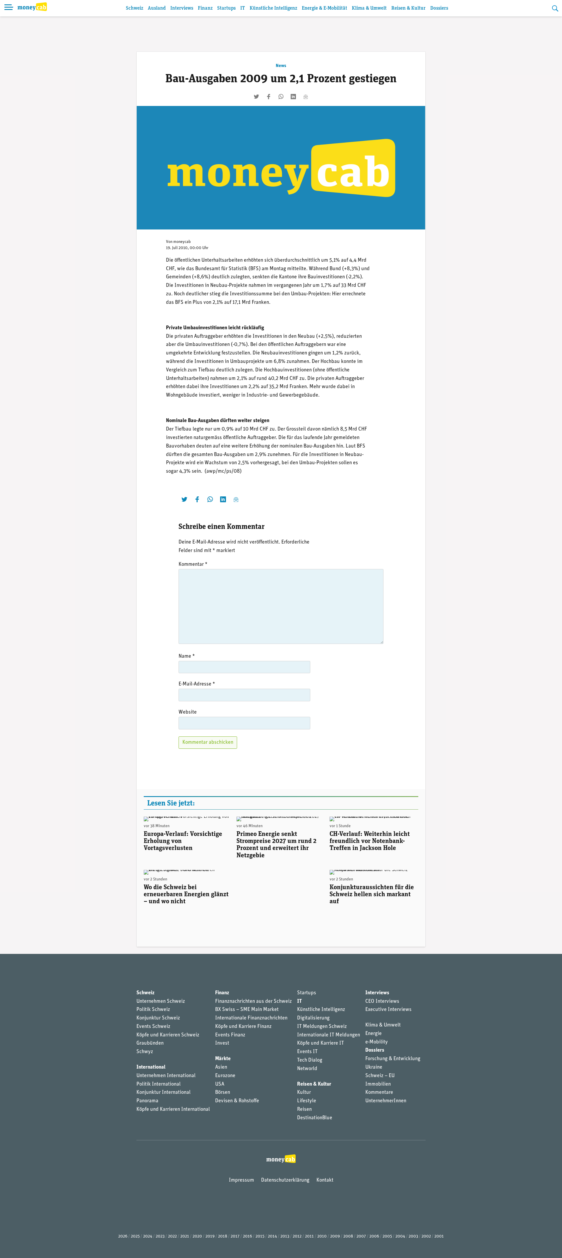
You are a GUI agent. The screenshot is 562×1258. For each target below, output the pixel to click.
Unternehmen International (166, 1076)
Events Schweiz (153, 1026)
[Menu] (9, 8)
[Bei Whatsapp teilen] (281, 96)
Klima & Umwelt (369, 8)
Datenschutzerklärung (285, 1180)
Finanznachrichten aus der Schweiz (253, 1001)
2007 (361, 1236)
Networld (307, 1069)
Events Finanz (230, 1035)
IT (242, 8)
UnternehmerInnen (385, 1101)
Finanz (205, 8)
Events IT (307, 1052)
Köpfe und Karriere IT (320, 1043)
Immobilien (378, 1084)
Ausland (157, 8)
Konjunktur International (163, 1092)
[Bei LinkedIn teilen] (293, 96)
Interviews (181, 8)
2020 (197, 1236)
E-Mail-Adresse (197, 684)
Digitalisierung (313, 1018)
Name (187, 656)
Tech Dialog (309, 1060)
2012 (297, 1236)
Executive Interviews (388, 1009)
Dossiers (439, 8)
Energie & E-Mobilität (324, 8)
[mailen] (305, 96)
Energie (373, 1033)
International (150, 1067)
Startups (226, 8)
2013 (284, 1236)
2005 (387, 1236)
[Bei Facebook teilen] (268, 96)
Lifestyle (306, 1101)
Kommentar (193, 564)
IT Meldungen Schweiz (322, 1026)
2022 (172, 1236)
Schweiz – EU (380, 1076)
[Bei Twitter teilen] (256, 96)
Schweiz (134, 8)
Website (188, 712)
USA (219, 1084)
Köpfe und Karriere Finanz (243, 1026)
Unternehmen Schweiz (160, 1001)
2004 (400, 1236)
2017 (235, 1236)
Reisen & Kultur (408, 8)
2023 (160, 1236)
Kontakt (324, 1180)
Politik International (158, 1084)
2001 (439, 1236)
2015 (260, 1236)
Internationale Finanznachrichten (251, 1018)
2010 (322, 1236)
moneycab (182, 242)
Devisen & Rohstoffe (237, 1101)
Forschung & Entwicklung (392, 1059)
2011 (309, 1236)
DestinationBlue (314, 1118)
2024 (147, 1236)
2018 (222, 1236)
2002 (426, 1236)
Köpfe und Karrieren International (173, 1109)
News (281, 66)
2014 (272, 1236)
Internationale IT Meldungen (328, 1035)
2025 (135, 1236)
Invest (222, 1043)
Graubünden (150, 1043)
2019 (210, 1236)
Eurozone (225, 1076)
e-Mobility (376, 1042)
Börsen (222, 1092)
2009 (335, 1236)
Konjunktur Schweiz (158, 1018)
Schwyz (144, 1052)
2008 (348, 1236)
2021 (184, 1236)
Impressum (241, 1180)
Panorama (147, 1101)
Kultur (304, 1092)
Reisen (304, 1109)
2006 (374, 1236)
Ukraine (373, 1067)
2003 (413, 1236)
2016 (247, 1236)
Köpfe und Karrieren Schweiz (167, 1035)
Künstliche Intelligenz (273, 8)
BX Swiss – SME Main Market (247, 1009)
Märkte (223, 1059)
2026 (122, 1236)
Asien (221, 1067)
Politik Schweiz (153, 1009)
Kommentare (379, 1092)
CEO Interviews (382, 1001)
